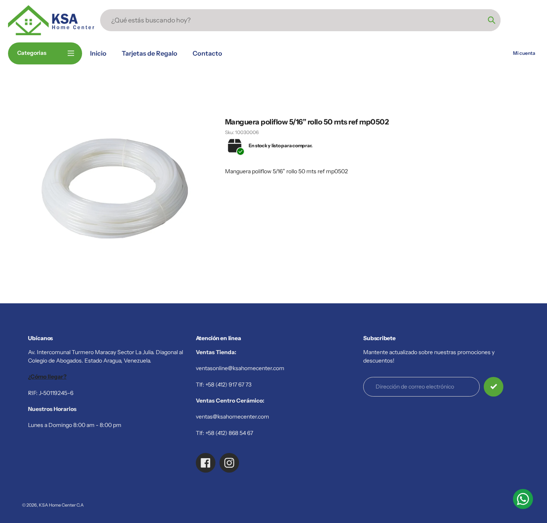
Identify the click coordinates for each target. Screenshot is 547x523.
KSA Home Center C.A (61, 505)
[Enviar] (493, 387)
